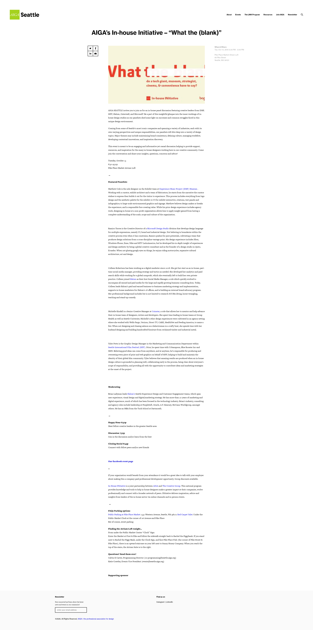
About (229, 15)
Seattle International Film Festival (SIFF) (126, 347)
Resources (267, 15)
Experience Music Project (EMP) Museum (178, 188)
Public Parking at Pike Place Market (124, 514)
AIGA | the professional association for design (96, 619)
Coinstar (156, 311)
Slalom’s (131, 393)
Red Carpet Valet (184, 514)
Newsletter (292, 15)
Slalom (133, 279)
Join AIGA (280, 15)
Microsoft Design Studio (158, 228)
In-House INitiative (117, 485)
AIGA (155, 485)
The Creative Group (171, 485)
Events (238, 15)
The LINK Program (252, 15)
